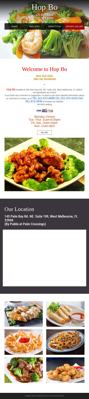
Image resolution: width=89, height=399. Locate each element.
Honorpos (60, 396)
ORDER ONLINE (74, 26)
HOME (14, 26)
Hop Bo (44, 7)
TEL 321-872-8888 (43, 98)
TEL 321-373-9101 (66, 98)
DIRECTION (54, 26)
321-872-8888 (44, 15)
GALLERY (34, 26)
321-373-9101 (44, 18)
